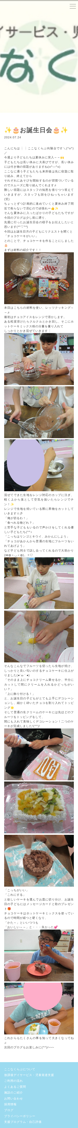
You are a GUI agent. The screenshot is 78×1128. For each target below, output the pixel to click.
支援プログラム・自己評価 (23, 1121)
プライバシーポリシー (19, 1116)
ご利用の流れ (13, 1080)
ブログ (9, 1110)
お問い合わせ (13, 1098)
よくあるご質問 (15, 1086)
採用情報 (10, 1104)
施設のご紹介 (13, 1092)
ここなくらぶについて (19, 1069)
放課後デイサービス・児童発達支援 (29, 1075)
